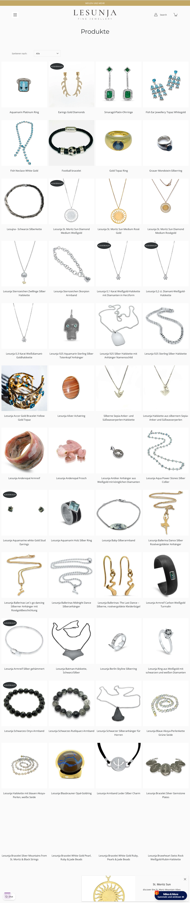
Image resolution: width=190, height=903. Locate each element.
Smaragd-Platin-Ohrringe (118, 112)
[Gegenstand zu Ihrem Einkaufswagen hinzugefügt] (175, 14)
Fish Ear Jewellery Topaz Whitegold (166, 112)
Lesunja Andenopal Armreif (24, 478)
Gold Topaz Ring (118, 170)
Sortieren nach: (19, 53)
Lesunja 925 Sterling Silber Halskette (166, 353)
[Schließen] (185, 879)
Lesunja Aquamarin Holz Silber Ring (71, 540)
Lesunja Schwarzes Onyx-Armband (24, 731)
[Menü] (15, 15)
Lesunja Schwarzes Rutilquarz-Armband (71, 731)
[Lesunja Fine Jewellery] (95, 14)
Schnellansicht (25, 84)
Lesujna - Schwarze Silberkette (24, 229)
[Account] (155, 14)
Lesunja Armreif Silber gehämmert (24, 668)
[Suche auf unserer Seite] (169, 14)
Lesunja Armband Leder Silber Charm (118, 793)
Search (163, 14)
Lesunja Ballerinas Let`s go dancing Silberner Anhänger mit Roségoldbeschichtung (24, 606)
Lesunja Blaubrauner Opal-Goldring (71, 793)
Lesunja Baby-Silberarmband (118, 540)
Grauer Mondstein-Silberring (165, 170)
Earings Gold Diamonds (71, 112)
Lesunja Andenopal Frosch (71, 478)
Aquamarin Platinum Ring (24, 112)
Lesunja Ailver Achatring (71, 416)
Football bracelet (71, 170)
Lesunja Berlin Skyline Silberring (118, 668)
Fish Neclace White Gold (24, 170)
